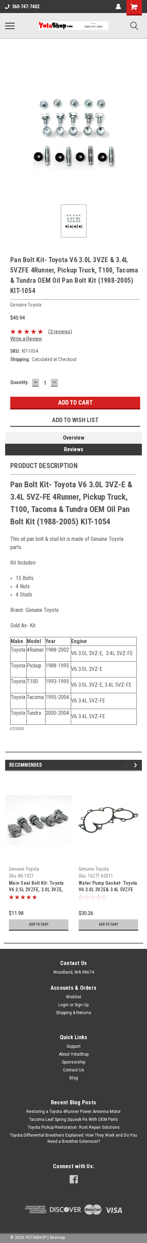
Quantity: (19, 382)
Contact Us (73, 1070)
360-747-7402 (25, 6)
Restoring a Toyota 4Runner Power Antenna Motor (73, 1111)
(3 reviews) (60, 331)
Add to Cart (39, 924)
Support (74, 1046)
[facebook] (73, 1179)
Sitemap (57, 1237)
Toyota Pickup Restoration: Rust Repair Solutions (74, 1127)
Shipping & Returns (73, 1012)
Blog (73, 1078)
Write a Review (26, 338)
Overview (73, 437)
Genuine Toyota (24, 869)
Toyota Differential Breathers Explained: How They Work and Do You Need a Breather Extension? (73, 1138)
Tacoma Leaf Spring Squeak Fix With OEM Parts (73, 1119)
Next (136, 765)
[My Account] (118, 6)
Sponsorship (73, 1062)
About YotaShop (74, 1054)
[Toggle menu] (10, 26)
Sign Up (82, 1004)
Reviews (73, 449)
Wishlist (73, 997)
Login (63, 1004)
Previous (127, 765)
